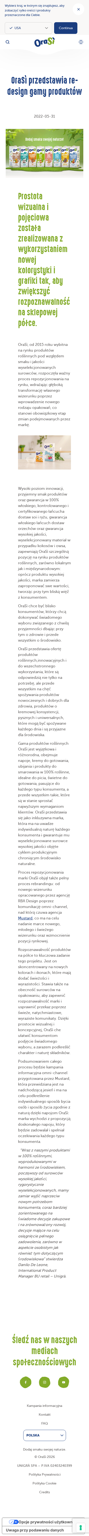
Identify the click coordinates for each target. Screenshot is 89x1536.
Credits (44, 1492)
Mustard (25, 918)
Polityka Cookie (44, 1483)
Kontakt (45, 1414)
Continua (66, 28)
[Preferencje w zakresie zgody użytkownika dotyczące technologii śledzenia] (80, 1527)
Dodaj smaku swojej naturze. (44, 1449)
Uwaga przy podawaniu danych (35, 1530)
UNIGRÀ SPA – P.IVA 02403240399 (44, 1465)
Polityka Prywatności (45, 1474)
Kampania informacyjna (44, 1406)
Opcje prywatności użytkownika (48, 1522)
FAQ (44, 1423)
